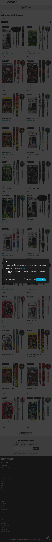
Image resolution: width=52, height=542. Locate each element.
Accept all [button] (41, 279)
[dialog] (26, 271)
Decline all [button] (29, 279)
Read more (22, 268)
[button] (10, 279)
